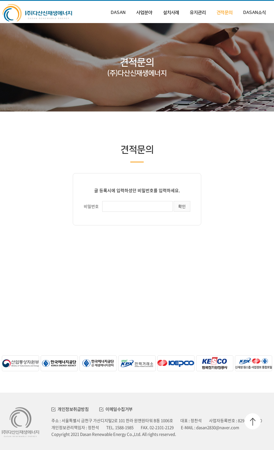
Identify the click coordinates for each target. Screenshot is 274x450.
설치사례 (171, 12)
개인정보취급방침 (73, 409)
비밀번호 (91, 206)
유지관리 (198, 12)
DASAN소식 (254, 12)
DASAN (118, 12)
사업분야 (144, 12)
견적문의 (224, 12)
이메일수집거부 (119, 409)
